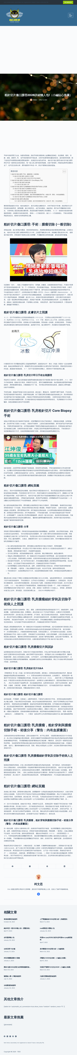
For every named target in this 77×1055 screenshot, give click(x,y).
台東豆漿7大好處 (9, 949)
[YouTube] (16, 1036)
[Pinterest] (47, 866)
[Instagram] (10, 1036)
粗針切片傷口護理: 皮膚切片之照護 (24, 176)
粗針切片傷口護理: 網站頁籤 (22, 182)
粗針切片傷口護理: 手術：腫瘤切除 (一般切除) (25, 174)
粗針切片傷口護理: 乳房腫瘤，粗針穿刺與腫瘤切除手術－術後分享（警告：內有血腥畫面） (38, 194)
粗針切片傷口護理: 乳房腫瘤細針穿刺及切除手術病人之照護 (29, 186)
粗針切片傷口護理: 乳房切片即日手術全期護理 (28, 178)
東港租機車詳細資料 (10, 919)
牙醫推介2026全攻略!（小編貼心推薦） (53, 958)
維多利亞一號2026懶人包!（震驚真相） (17, 928)
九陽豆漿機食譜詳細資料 (48, 976)
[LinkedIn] (64, 866)
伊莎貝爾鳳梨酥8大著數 (12, 958)
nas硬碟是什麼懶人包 (47, 928)
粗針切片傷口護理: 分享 (23, 184)
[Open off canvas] (70, 15)
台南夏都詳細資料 (10, 985)
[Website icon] (38, 894)
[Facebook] (12, 866)
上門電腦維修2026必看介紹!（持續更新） (54, 919)
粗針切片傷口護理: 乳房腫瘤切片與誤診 (25, 188)
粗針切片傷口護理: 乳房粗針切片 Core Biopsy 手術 (27, 180)
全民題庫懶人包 (9, 937)
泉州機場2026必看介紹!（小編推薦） (52, 949)
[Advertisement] (38, 50)
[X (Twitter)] (29, 866)
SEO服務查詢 (68, 2)
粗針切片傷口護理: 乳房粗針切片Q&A (26, 190)
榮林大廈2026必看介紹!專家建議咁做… (17, 967)
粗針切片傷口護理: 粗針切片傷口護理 (27, 192)
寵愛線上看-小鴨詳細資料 (12, 976)
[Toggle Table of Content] (63, 171)
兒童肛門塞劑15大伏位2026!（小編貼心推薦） (56, 967)
